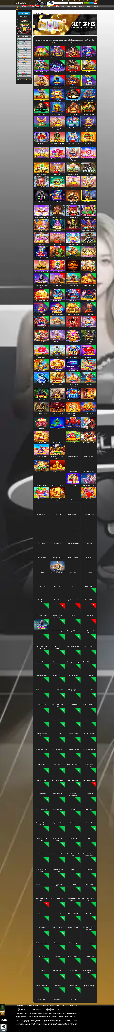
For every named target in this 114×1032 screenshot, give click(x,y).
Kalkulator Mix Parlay (54, 1005)
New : (17, 9)
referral (89, 6)
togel (62, 6)
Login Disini (24, 17)
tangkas (74, 6)
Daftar (91, 3)
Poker (68, 6)
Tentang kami (20, 1005)
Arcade (49, 6)
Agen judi (18, 1020)
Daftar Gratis (24, 13)
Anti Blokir (72, 1005)
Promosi (96, 6)
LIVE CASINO (56, 6)
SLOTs (37, 6)
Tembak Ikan (82, 6)
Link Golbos (43, 1005)
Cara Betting (29, 1005)
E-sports (31, 6)
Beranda (36, 13)
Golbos (17, 1013)
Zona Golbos (64, 1005)
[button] (96, 3)
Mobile (36, 1005)
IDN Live (43, 6)
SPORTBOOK (24, 6)
